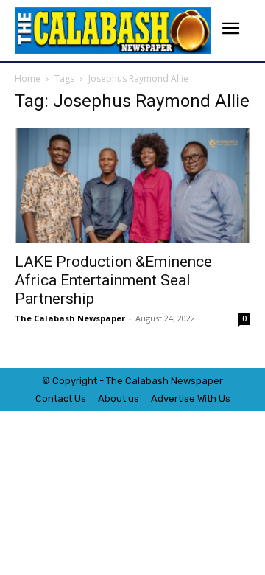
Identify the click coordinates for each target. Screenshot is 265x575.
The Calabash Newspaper (70, 318)
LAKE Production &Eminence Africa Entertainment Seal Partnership (113, 280)
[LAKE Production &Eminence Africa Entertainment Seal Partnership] (132, 185)
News (183, 380)
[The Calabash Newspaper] (113, 30)
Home (27, 78)
